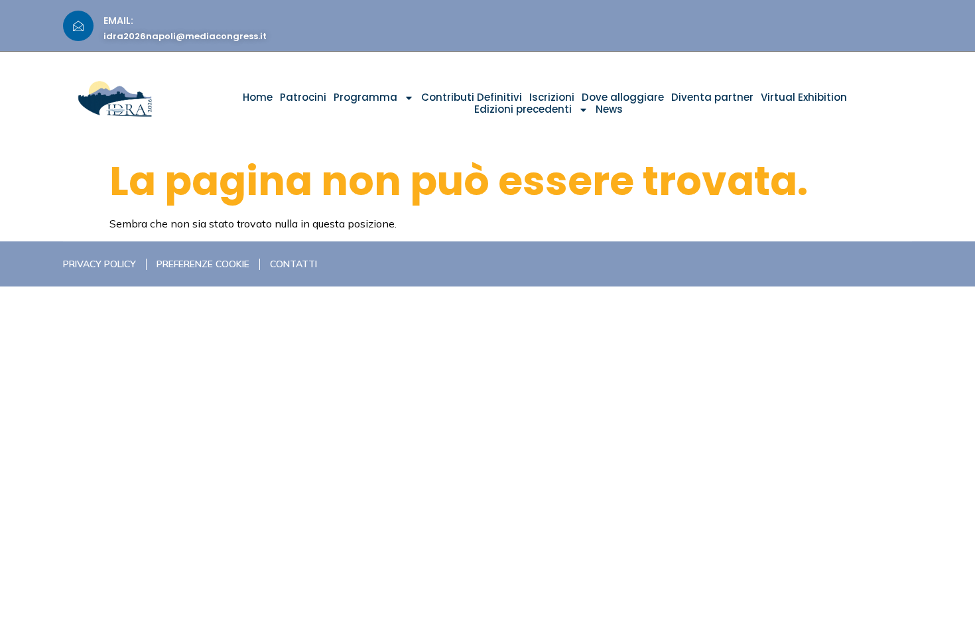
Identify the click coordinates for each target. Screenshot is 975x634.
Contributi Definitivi (471, 97)
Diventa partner (712, 97)
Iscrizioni (551, 97)
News (609, 109)
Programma (365, 97)
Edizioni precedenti (523, 109)
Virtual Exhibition (804, 97)
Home (258, 97)
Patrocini (303, 97)
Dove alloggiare (623, 97)
